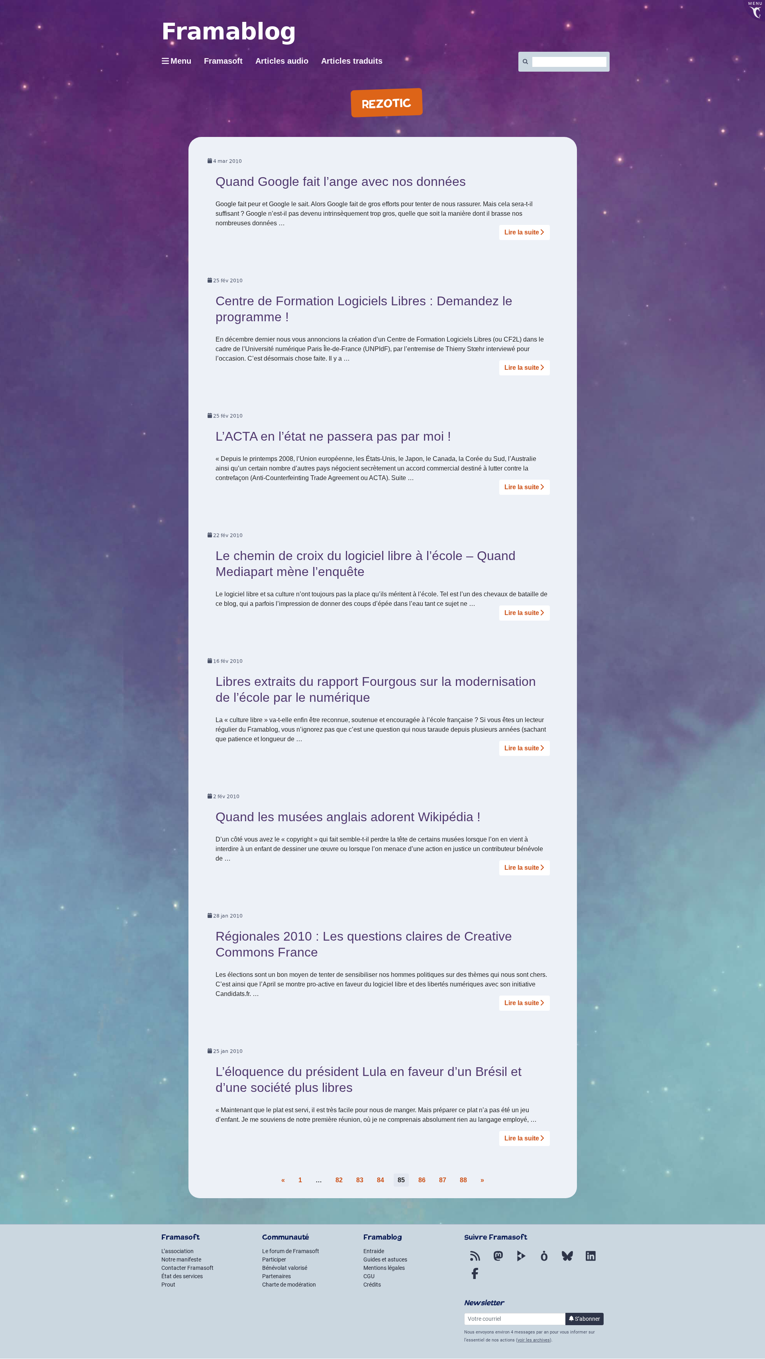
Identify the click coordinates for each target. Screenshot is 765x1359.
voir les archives (534, 1340)
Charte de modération (289, 1284)
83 (359, 1180)
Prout (168, 1284)
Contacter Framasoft (187, 1268)
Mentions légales (384, 1268)
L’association (177, 1251)
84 (380, 1180)
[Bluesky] (567, 1260)
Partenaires (276, 1276)
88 (463, 1180)
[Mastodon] (498, 1260)
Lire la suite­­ (521, 232)
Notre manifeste (181, 1259)
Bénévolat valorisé (284, 1268)
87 (442, 1180)
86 (422, 1180)
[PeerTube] (521, 1260)
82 (339, 1180)
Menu (181, 61)
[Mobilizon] (544, 1260)
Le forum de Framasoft (290, 1251)
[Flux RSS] (475, 1260)
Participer (274, 1259)
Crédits (372, 1284)
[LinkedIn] (590, 1260)
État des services (182, 1276)
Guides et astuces (385, 1259)
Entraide (373, 1251)
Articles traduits (351, 61)
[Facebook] (475, 1278)
